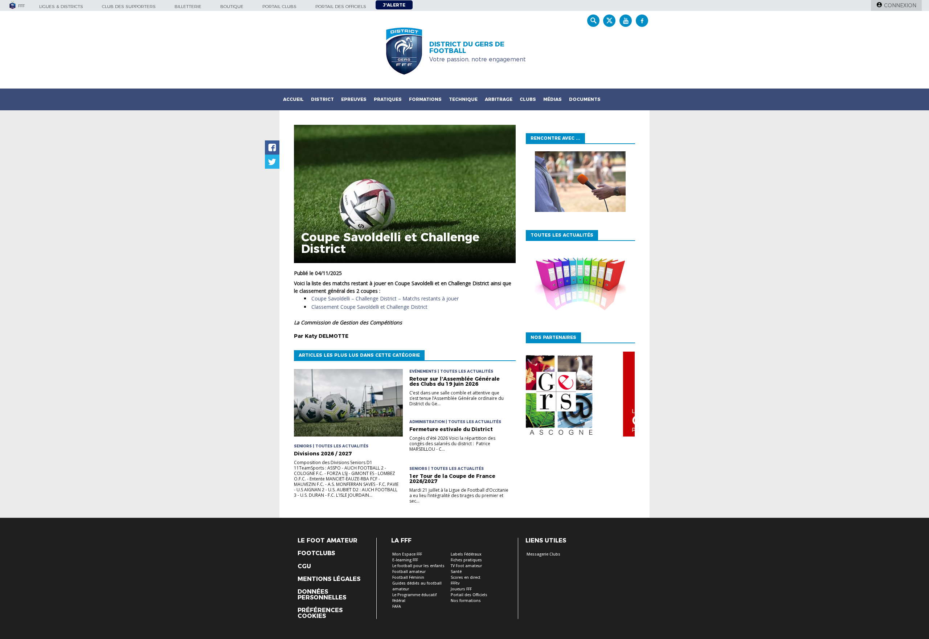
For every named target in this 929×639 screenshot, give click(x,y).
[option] (580, 396)
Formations (425, 99)
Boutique (231, 6)
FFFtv (455, 583)
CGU (304, 566)
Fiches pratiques (466, 560)
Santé (456, 571)
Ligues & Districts (61, 6)
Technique (463, 99)
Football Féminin (408, 577)
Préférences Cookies (320, 613)
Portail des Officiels (469, 595)
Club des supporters (129, 6)
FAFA (396, 606)
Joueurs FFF (461, 589)
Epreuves (354, 99)
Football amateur (409, 571)
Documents (585, 99)
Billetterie (188, 6)
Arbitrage (498, 99)
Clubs (528, 99)
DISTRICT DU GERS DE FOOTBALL (466, 47)
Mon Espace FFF (407, 554)
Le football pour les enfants (418, 566)
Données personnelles (322, 595)
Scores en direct (465, 577)
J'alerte (394, 5)
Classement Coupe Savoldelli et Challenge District (369, 306)
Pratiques (388, 99)
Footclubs (316, 553)
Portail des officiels (340, 6)
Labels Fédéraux (466, 554)
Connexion (900, 5)
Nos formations (466, 600)
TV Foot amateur (466, 566)
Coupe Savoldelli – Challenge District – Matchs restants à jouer (385, 298)
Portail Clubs (279, 6)
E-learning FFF (405, 560)
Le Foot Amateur (327, 541)
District (322, 99)
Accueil (293, 99)
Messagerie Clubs (543, 554)
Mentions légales (329, 579)
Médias (552, 99)
